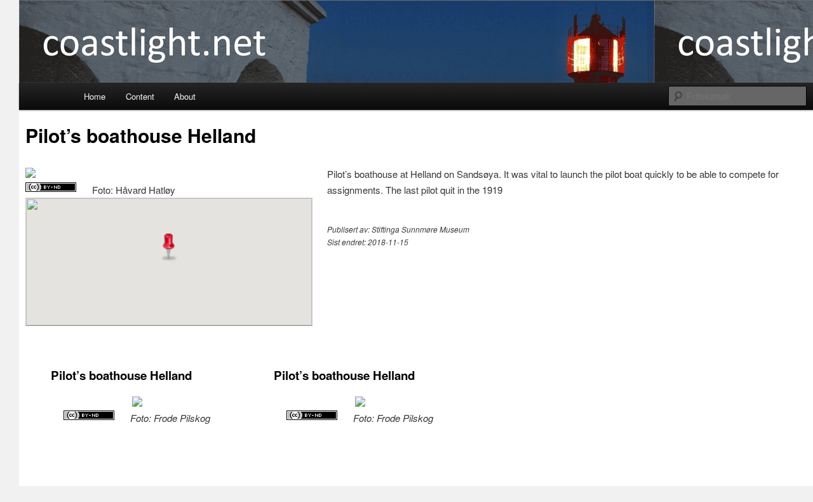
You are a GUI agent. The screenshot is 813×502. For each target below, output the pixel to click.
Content (140, 96)
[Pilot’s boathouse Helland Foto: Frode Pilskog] (137, 402)
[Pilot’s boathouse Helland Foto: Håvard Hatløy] (30, 173)
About (185, 96)
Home (94, 96)
